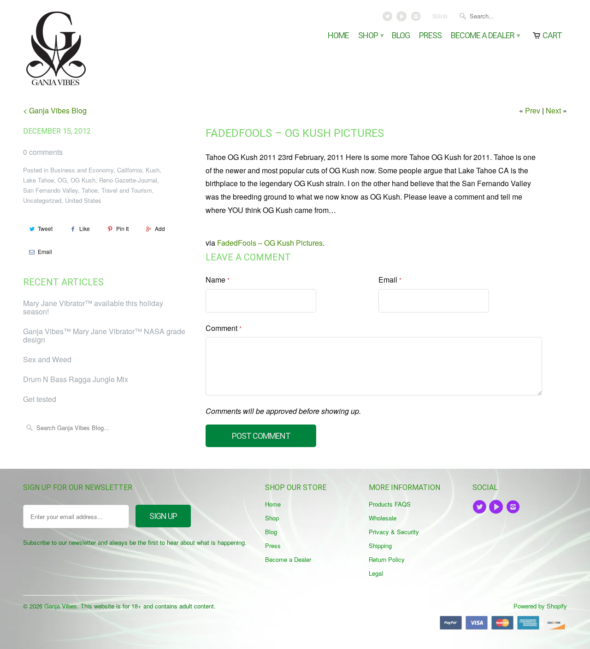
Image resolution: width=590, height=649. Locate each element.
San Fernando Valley (50, 190)
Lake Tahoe (38, 180)
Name (218, 279)
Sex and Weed (47, 359)
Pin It (122, 228)
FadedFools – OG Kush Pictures (295, 133)
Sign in (439, 16)
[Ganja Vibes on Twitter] (388, 18)
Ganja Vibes (60, 606)
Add (160, 228)
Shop (370, 35)
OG (62, 180)
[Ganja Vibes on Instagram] (416, 18)
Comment (224, 328)
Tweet (45, 228)
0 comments (43, 152)
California (129, 169)
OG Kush (83, 180)
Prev (532, 110)
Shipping (380, 545)
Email (45, 251)
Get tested (39, 399)
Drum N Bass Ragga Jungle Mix (75, 379)
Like (84, 228)
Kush (152, 169)
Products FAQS (390, 504)
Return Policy (387, 559)
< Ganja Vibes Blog (55, 110)
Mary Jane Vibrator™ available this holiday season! (93, 307)
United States (83, 200)
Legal (376, 573)
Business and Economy (81, 169)
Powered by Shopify (540, 606)
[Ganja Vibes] (87, 48)
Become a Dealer (485, 35)
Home (338, 35)
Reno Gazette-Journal (128, 180)
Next (553, 110)
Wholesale (382, 517)
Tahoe (90, 190)
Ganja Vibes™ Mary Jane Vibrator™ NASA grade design (104, 335)
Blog (401, 35)
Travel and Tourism (126, 190)
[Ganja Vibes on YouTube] (402, 18)
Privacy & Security (394, 531)
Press (430, 35)
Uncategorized (42, 200)
